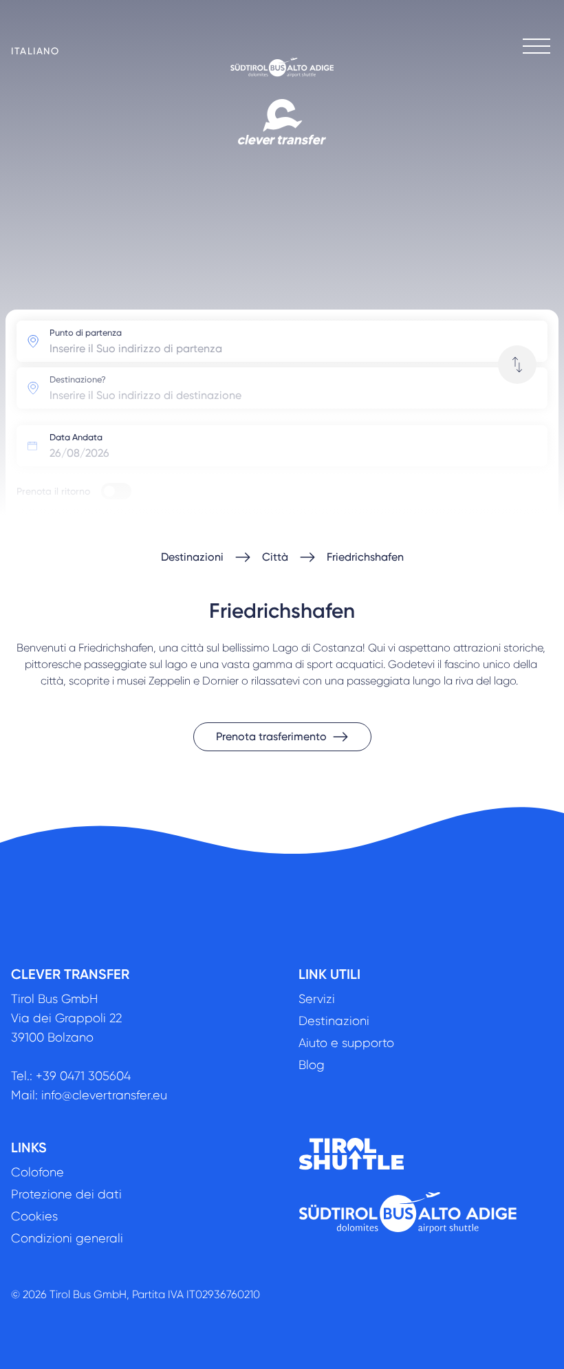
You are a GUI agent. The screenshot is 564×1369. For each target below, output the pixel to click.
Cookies (34, 1216)
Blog (312, 1065)
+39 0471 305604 (83, 1076)
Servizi (317, 999)
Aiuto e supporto (346, 1043)
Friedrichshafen (365, 556)
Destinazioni (192, 556)
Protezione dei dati (66, 1194)
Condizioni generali (67, 1238)
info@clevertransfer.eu (104, 1095)
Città (275, 556)
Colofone (37, 1172)
